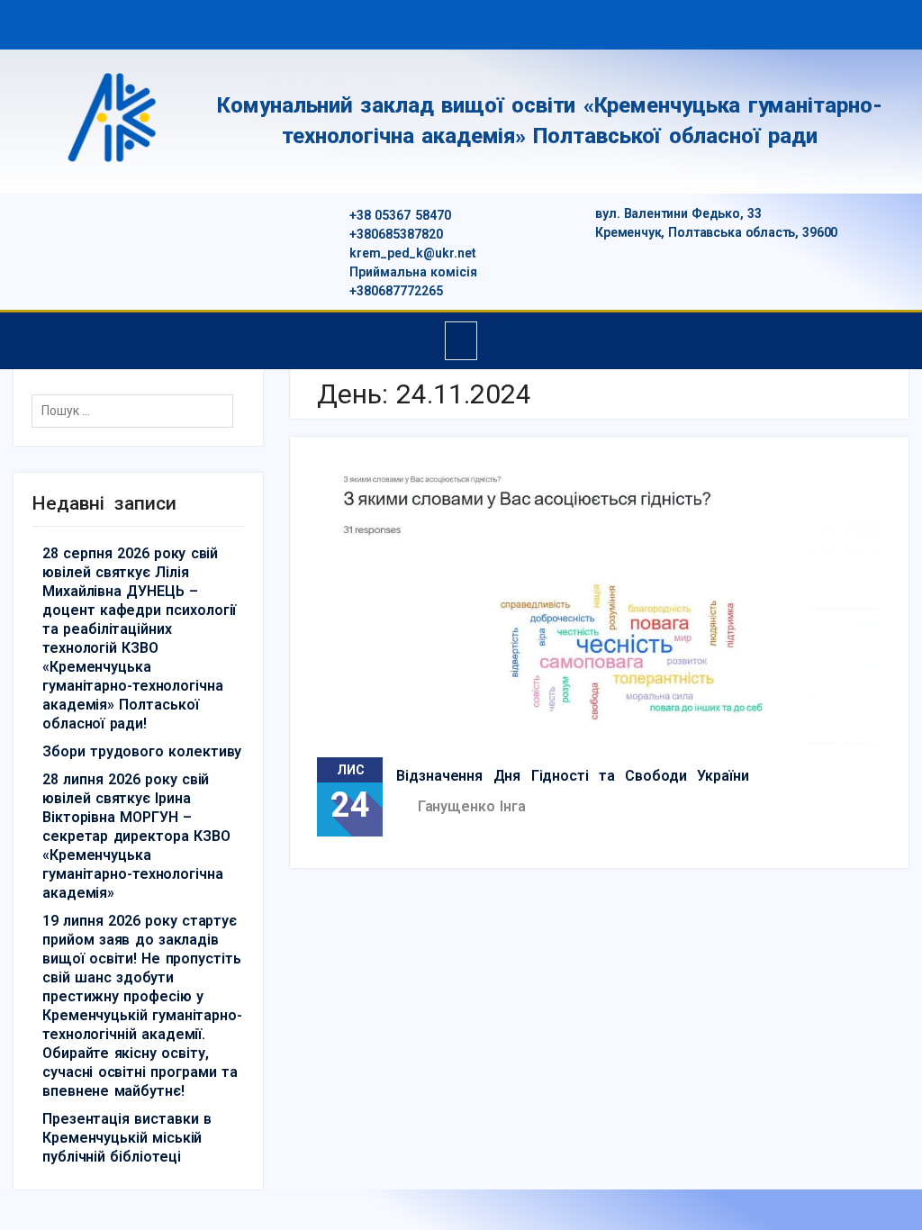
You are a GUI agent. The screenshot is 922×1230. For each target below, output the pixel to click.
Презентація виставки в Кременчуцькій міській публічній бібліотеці (127, 1137)
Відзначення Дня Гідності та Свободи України (572, 775)
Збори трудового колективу (141, 751)
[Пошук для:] (137, 410)
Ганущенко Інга (472, 806)
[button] (461, 340)
